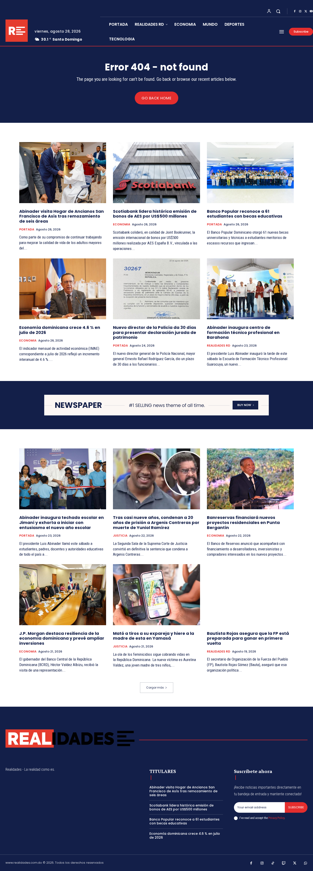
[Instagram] (300, 11)
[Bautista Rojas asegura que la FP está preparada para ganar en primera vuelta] (250, 594)
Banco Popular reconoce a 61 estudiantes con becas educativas (244, 213)
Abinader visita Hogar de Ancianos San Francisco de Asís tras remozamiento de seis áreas (61, 216)
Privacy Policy (276, 818)
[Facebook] (294, 11)
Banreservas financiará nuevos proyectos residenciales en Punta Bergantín (243, 522)
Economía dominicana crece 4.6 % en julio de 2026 (59, 330)
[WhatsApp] (305, 863)
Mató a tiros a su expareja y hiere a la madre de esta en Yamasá (153, 635)
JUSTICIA (120, 536)
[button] (278, 11)
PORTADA (26, 229)
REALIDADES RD (218, 345)
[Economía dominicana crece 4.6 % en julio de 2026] (62, 288)
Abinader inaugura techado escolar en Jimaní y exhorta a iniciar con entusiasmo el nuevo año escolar (61, 522)
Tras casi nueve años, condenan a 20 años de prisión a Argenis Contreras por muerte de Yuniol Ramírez (156, 522)
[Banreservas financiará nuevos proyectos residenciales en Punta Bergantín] (250, 479)
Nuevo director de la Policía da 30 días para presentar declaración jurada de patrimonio (154, 332)
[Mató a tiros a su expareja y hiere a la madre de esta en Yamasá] (156, 594)
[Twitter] (305, 11)
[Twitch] (284, 863)
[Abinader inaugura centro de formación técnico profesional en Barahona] (250, 288)
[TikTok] (273, 863)
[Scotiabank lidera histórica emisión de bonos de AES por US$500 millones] (156, 172)
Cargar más (155, 687)
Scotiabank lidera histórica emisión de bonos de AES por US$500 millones (155, 213)
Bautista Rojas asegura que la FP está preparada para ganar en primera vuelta (248, 638)
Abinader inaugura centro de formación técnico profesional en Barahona (243, 332)
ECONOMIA (121, 224)
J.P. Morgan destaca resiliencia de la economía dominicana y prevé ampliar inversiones (61, 638)
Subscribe (296, 807)
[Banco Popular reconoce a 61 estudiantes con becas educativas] (250, 172)
